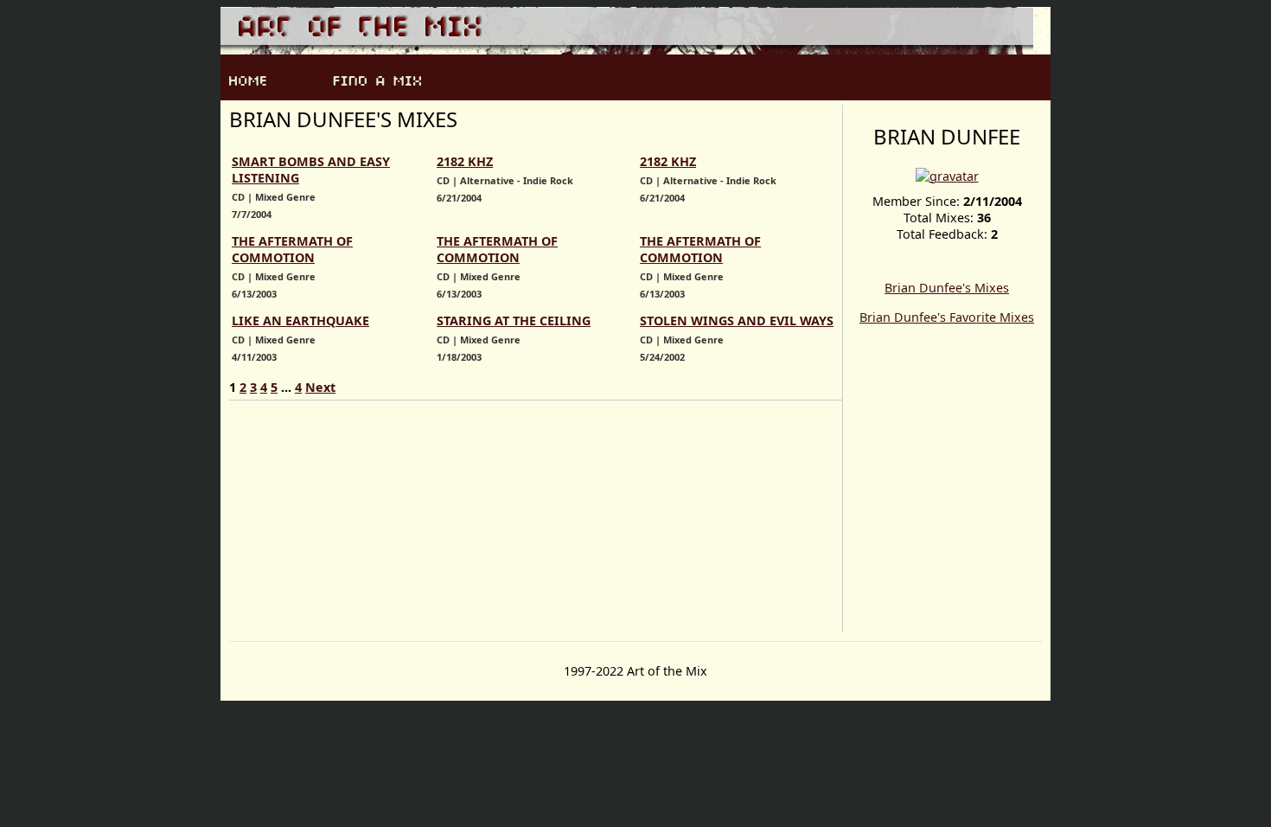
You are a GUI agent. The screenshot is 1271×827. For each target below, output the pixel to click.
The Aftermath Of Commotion (292, 249)
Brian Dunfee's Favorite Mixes (946, 317)
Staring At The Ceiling (514, 320)
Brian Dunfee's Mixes (947, 287)
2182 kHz (465, 161)
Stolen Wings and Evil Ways (736, 320)
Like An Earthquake (300, 320)
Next (320, 387)
